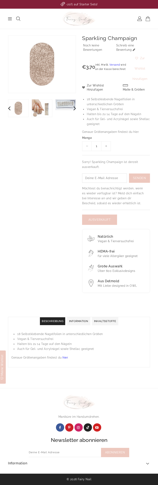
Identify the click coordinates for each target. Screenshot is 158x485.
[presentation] (9, 108)
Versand (114, 64)
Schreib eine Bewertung (125, 47)
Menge (87, 137)
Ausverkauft (99, 219)
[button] (140, 58)
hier (135, 131)
